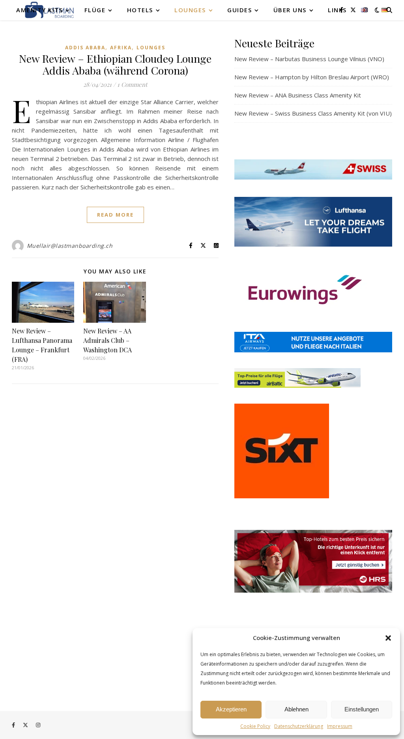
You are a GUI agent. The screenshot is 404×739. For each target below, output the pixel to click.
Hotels (140, 10)
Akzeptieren (231, 709)
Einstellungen (361, 709)
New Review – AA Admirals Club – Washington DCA (107, 340)
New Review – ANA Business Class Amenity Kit (297, 95)
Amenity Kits (39, 10)
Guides (239, 10)
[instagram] (365, 9)
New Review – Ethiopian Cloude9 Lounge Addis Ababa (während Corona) (115, 64)
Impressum (339, 726)
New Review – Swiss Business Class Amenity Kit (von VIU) (313, 113)
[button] (388, 638)
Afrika (121, 47)
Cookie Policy (255, 726)
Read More (115, 214)
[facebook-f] (342, 9)
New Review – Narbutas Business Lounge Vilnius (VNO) (309, 59)
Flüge (95, 10)
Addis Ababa (85, 47)
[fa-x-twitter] (353, 9)
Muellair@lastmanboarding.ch (70, 245)
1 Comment (132, 84)
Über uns (290, 10)
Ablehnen (296, 709)
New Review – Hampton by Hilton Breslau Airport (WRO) (311, 77)
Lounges (190, 10)
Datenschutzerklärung (298, 726)
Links (337, 10)
